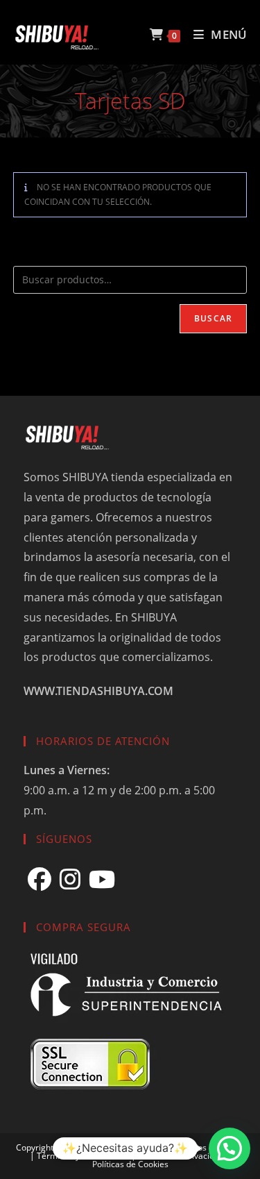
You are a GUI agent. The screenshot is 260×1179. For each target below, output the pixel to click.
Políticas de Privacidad (181, 1156)
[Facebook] (39, 879)
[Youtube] (102, 879)
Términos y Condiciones (83, 1156)
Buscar (213, 318)
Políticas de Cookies (130, 1164)
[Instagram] (70, 879)
